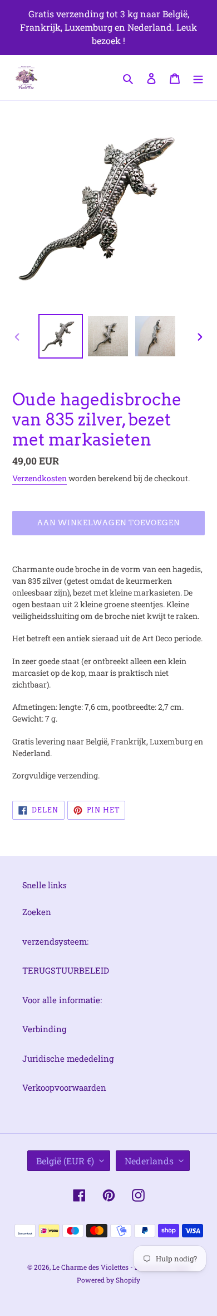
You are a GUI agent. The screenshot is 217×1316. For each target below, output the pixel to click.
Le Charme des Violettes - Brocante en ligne (121, 1266)
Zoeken (36, 911)
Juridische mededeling (68, 1058)
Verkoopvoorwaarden (64, 1087)
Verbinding (44, 1028)
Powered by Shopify (108, 1279)
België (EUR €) (65, 1161)
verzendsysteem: (55, 941)
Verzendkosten (39, 478)
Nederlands (149, 1161)
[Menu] (198, 77)
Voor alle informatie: (62, 999)
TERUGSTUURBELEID (65, 970)
